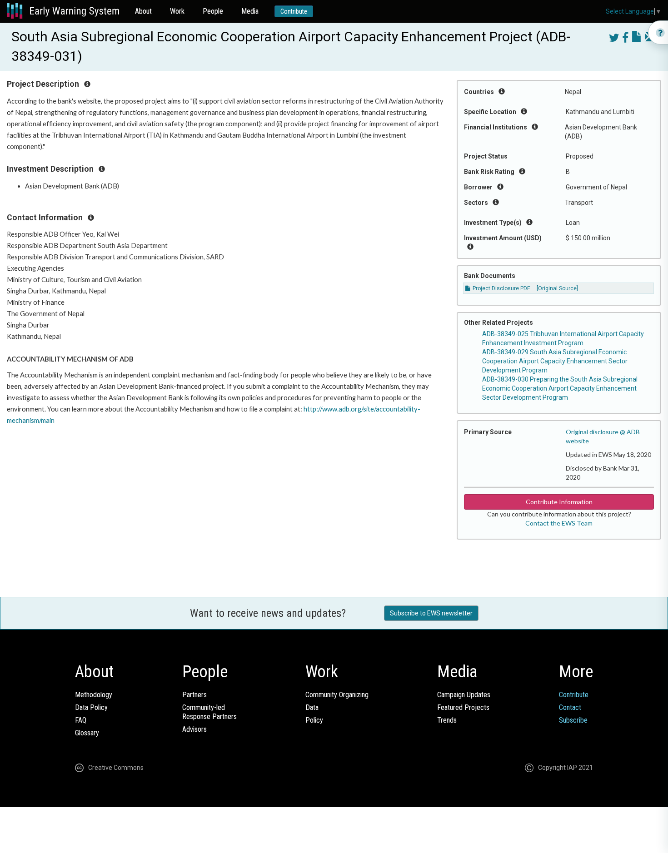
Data (312, 707)
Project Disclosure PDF (500, 288)
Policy (314, 720)
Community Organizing (337, 694)
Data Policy (91, 707)
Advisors (194, 729)
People (213, 11)
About (143, 11)
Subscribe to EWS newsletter (431, 613)
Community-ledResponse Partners (209, 712)
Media (250, 11)
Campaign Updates (463, 694)
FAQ (80, 720)
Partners (194, 694)
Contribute (293, 11)
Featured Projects (463, 707)
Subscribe (573, 720)
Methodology (93, 694)
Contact (570, 707)
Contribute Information (559, 502)
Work (177, 11)
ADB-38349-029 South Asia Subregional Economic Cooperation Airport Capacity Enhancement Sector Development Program (555, 361)
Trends (447, 720)
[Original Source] (557, 288)
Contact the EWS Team (559, 523)
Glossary (87, 733)
